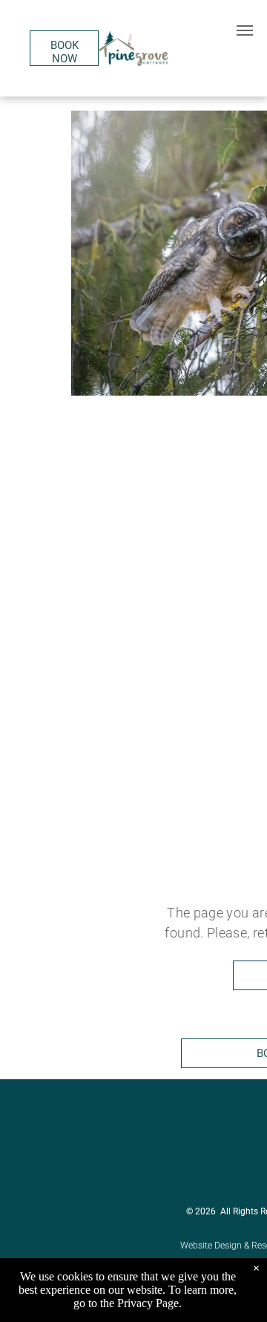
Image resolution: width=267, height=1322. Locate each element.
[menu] (245, 30)
